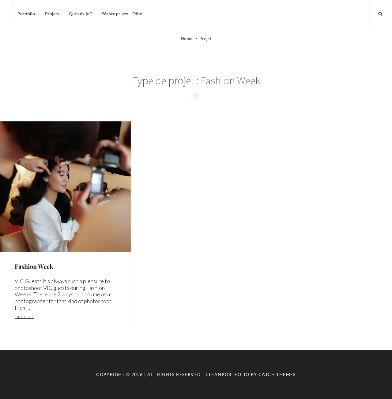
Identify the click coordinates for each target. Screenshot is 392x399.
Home (187, 38)
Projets (52, 13)
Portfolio (26, 13)
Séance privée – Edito (122, 13)
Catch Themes (277, 374)
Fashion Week (34, 266)
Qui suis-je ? (80, 13)
